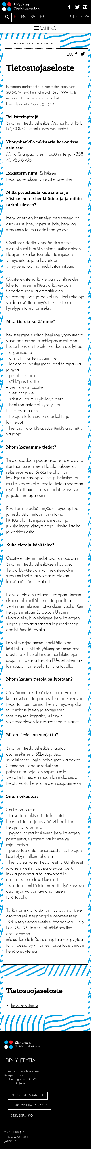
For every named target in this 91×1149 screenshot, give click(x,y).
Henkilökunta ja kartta (29, 1105)
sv (33, 17)
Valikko (48, 28)
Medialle (10, 1141)
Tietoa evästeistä (24, 1005)
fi (15, 17)
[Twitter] (77, 7)
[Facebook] (69, 7)
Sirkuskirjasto (22, 1115)
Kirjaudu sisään (79, 16)
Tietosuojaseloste (16, 1137)
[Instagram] (85, 7)
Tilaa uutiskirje (14, 1132)
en (23, 17)
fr (42, 17)
